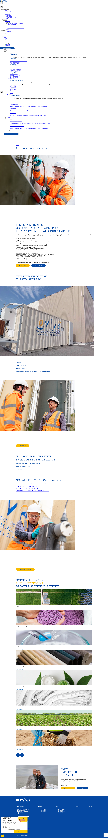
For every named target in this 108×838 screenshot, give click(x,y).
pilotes (19, 362)
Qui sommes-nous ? (68, 788)
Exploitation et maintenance (27, 488)
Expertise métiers (22, 365)
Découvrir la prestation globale (25, 569)
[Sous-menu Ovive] (10, 94)
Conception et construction (27, 486)
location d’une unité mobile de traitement (32, 491)
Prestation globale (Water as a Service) (31, 484)
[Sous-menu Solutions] (11, 53)
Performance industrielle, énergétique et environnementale (33, 371)
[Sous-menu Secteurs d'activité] (14, 78)
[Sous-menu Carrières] (11, 119)
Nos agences (82, 788)
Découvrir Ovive (22, 445)
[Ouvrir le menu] (1, 3)
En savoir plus (19, 608)
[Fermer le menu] (1, 7)
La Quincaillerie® (24, 835)
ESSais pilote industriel (23, 466)
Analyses (19, 469)
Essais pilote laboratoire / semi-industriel (28, 463)
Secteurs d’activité (22, 265)
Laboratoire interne (22, 368)
